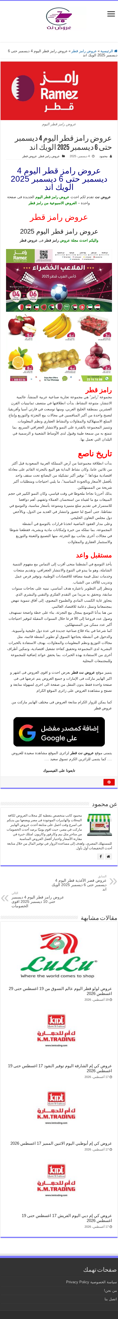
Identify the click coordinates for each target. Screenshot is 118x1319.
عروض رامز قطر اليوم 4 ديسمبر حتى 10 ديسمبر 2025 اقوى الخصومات (38, 899)
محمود (103, 156)
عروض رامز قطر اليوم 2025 (59, 231)
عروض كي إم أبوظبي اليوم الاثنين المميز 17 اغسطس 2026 (61, 1143)
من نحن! (110, 1290)
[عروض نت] (59, 17)
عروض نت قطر (82, 753)
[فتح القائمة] (111, 14)
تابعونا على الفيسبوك (59, 770)
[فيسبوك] (100, 856)
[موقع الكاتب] (108, 856)
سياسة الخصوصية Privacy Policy (91, 1282)
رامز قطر (51, 240)
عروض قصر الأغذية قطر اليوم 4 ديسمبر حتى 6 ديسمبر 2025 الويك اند (79, 883)
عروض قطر (29, 156)
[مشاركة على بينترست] (109, 782)
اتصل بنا (111, 1299)
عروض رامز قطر (84, 51)
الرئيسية (107, 51)
